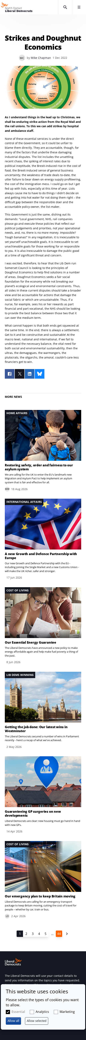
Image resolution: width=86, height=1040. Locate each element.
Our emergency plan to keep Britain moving (40, 896)
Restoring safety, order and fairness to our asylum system (39, 467)
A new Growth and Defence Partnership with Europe (41, 556)
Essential (18, 1011)
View (43, 450)
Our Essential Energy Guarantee (30, 642)
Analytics (42, 1011)
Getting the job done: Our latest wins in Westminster (36, 729)
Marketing (67, 1011)
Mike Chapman (41, 58)
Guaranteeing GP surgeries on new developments (33, 813)
